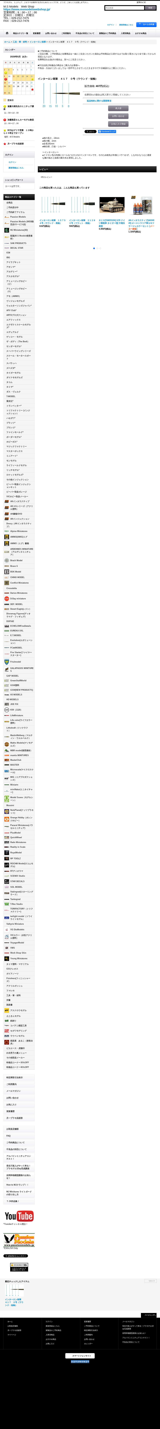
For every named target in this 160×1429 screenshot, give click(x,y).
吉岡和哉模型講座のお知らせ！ (18, 1176)
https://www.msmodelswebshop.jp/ (26, 9)
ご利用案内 (11, 1084)
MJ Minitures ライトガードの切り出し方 (19, 1193)
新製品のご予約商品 (53, 1330)
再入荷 (118, 108)
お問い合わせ (12, 1098)
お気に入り (11, 1104)
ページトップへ (150, 1315)
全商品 (9, 202)
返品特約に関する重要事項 (99, 101)
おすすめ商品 (51, 1339)
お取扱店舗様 (12, 1129)
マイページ (12, 1335)
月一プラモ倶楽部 (14, 1118)
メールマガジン (13, 1091)
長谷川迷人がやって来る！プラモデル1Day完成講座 (18, 1167)
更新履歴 (10, 1111)
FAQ (8, 1136)
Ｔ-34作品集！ (12, 1201)
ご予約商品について (15, 1142)
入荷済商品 (50, 1335)
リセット (152, 1281)
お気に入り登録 (118, 124)
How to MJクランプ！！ (17, 1185)
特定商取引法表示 (14, 1077)
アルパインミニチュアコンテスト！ (18, 1157)
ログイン (110, 25)
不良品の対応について (16, 1149)
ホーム (10, 1321)
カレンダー (88, 1344)
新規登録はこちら (126, 25)
